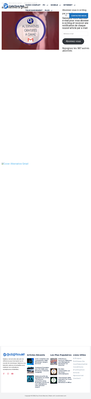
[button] (66, 15)
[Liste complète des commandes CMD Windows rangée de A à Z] (30, 361)
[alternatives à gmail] (30, 49)
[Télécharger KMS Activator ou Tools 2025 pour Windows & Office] (53, 380)
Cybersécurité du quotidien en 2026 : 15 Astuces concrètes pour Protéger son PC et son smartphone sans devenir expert (42, 381)
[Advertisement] (30, 68)
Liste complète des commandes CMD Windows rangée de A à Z (42, 361)
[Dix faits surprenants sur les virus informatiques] (53, 371)
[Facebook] (4, 374)
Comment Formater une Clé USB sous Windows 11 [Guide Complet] (42, 370)
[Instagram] (8, 374)
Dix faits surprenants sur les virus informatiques (64, 371)
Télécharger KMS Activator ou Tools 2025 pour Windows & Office (65, 380)
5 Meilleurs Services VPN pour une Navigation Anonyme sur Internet (65, 362)
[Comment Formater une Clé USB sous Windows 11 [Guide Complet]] (30, 370)
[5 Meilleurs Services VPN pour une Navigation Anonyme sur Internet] (53, 361)
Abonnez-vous (73, 41)
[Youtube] (12, 374)
